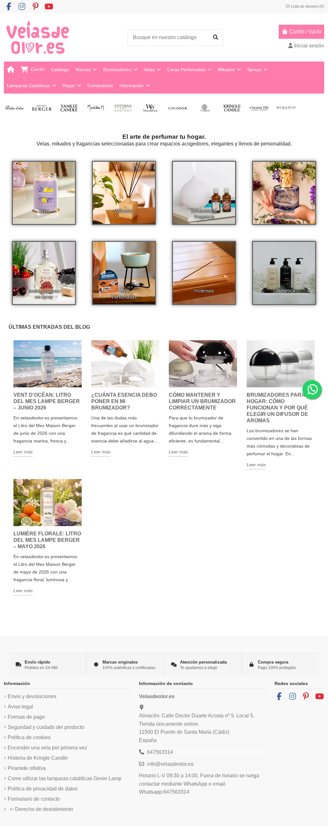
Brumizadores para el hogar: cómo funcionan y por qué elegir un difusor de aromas (280, 407)
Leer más (23, 451)
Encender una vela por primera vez (47, 747)
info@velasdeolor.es (170, 764)
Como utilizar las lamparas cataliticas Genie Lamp (64, 778)
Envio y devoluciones (32, 696)
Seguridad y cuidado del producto (46, 727)
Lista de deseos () (307, 6)
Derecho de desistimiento (41, 809)
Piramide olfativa (27, 768)
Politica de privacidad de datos (43, 788)
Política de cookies (29, 737)
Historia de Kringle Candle (38, 758)
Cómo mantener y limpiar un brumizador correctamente (202, 401)
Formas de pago (26, 717)
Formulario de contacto (34, 799)
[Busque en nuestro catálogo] (215, 37)
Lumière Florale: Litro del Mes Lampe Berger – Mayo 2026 (47, 540)
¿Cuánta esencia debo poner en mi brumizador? (124, 401)
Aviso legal (20, 706)
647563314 (160, 752)
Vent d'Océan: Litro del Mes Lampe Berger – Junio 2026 (46, 401)
